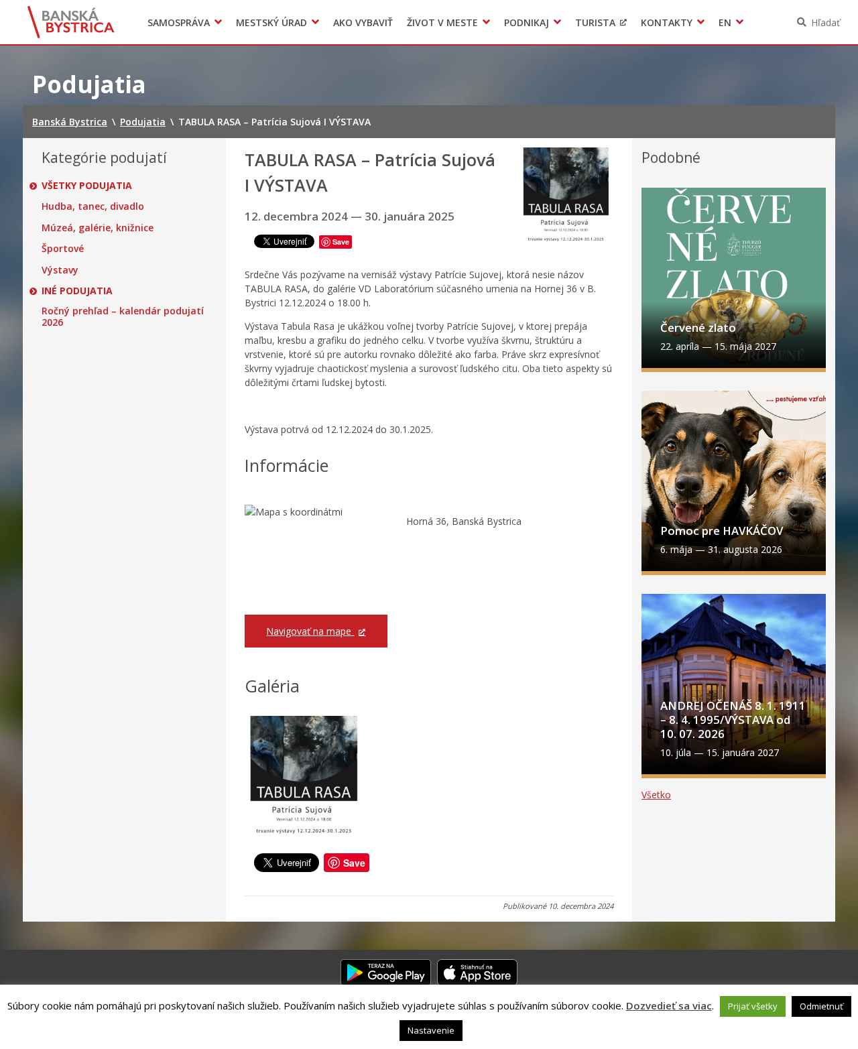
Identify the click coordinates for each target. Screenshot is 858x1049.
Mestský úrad (271, 22)
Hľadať (825, 22)
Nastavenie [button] (431, 1030)
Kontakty (666, 22)
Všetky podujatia (87, 186)
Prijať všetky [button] (753, 1006)
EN (725, 22)
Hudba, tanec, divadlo (93, 206)
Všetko (656, 794)
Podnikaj (526, 22)
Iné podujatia (77, 291)
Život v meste (442, 22)
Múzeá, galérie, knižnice (98, 228)
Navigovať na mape (310, 631)
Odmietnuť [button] (821, 1006)
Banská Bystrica (71, 22)
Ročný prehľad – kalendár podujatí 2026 (123, 316)
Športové (63, 249)
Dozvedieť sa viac (669, 1005)
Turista (595, 22)
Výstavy (60, 270)
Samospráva (178, 22)
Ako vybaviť (363, 22)
